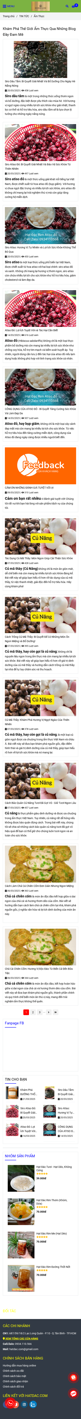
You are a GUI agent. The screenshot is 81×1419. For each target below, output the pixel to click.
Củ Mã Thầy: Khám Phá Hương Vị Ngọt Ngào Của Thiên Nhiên (37, 722)
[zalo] (33, 1404)
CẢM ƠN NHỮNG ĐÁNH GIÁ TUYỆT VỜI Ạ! (29, 487)
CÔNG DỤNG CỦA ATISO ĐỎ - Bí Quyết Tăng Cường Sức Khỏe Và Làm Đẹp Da (40, 411)
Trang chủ (9, 16)
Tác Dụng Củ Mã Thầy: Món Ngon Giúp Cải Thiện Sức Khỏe (39, 558)
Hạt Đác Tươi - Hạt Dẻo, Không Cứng (54, 1168)
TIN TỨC (24, 16)
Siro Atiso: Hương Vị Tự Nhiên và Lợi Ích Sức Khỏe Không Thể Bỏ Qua (40, 249)
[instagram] (24, 1404)
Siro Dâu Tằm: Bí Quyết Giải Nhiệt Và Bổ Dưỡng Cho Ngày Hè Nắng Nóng (40, 83)
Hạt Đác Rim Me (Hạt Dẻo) (51, 1233)
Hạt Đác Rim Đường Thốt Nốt (53, 1267)
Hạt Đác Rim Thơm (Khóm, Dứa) (51, 1202)
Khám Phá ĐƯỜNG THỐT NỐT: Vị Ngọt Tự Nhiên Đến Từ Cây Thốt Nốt (28, 1092)
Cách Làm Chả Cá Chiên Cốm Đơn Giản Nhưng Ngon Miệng (39, 886)
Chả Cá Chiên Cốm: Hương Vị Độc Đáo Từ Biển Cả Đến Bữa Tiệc (39, 971)
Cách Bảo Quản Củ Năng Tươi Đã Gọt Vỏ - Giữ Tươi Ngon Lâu (40, 803)
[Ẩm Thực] (40, 6)
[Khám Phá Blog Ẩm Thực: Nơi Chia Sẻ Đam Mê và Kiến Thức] (40, 59)
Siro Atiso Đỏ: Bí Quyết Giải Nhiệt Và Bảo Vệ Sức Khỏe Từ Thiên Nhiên (38, 166)
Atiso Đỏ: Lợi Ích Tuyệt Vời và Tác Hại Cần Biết (31, 330)
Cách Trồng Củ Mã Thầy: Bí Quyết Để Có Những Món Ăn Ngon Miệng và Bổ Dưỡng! (37, 639)
